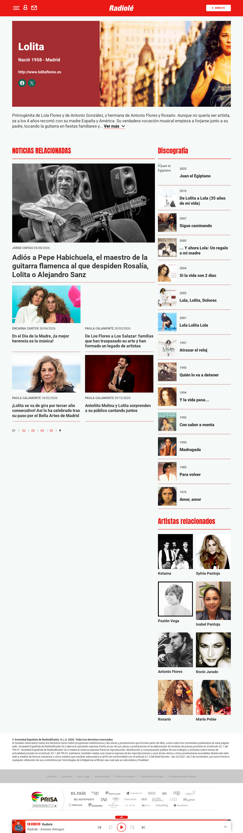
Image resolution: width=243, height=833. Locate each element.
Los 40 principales (96, 793)
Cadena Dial (144, 799)
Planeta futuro (172, 799)
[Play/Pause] (121, 827)
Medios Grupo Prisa (44, 806)
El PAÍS (78, 793)
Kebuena (185, 799)
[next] (60, 430)
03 (33, 430)
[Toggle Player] (225, 827)
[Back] (99, 827)
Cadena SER (150, 793)
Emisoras (67, 776)
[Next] (143, 827)
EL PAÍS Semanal (158, 799)
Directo (220, 8)
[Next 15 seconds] (132, 827)
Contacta (52, 776)
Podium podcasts (113, 805)
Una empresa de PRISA (44, 796)
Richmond (75, 805)
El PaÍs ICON (129, 805)
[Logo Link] (121, 8)
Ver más (112, 126)
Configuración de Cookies (182, 776)
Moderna (94, 805)
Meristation (180, 805)
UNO (104, 799)
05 (51, 430)
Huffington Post (83, 799)
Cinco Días (129, 799)
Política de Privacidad (151, 776)
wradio (115, 799)
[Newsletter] (34, 8)
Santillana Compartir (134, 793)
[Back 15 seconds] (110, 827)
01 (14, 430)
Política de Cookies (125, 776)
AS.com (162, 793)
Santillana (114, 793)
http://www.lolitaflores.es (39, 72)
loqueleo (162, 805)
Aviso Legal (83, 776)
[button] (16, 8)
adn (175, 793)
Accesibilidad (102, 776)
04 (42, 430)
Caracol (189, 793)
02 (24, 430)
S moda (145, 805)
